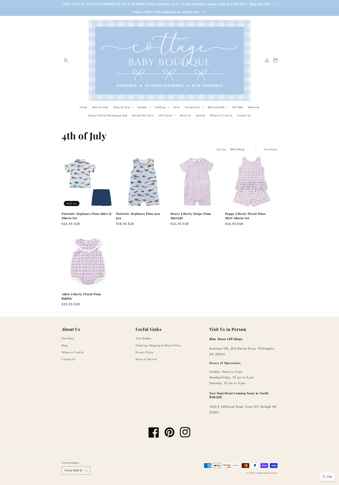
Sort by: (221, 149)
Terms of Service (146, 359)
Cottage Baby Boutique (266, 472)
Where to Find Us (73, 352)
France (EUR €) (73, 470)
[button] (66, 60)
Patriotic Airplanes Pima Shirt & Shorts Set (87, 216)
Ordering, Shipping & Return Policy (158, 345)
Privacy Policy (144, 352)
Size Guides (143, 338)
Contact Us (68, 359)
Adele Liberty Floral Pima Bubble (81, 296)
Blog (64, 345)
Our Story (68, 338)
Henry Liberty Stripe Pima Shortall (190, 216)
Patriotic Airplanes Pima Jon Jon (138, 216)
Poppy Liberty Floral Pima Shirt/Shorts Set (245, 216)
